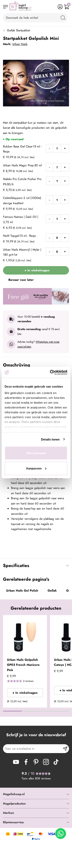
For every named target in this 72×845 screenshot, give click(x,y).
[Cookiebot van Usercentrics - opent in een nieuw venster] (50, 372)
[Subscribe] (65, 748)
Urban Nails (19, 44)
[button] (42, 621)
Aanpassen (34, 468)
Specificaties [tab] (16, 565)
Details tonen (50, 439)
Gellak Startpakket (18, 30)
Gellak (52, 590)
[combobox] (35, 17)
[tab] (36, 794)
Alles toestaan (36, 453)
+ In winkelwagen (25, 693)
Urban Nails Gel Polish (22, 590)
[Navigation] (5, 6)
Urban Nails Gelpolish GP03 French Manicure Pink (23, 665)
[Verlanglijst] (53, 6)
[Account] (60, 6)
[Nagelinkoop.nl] (20, 6)
